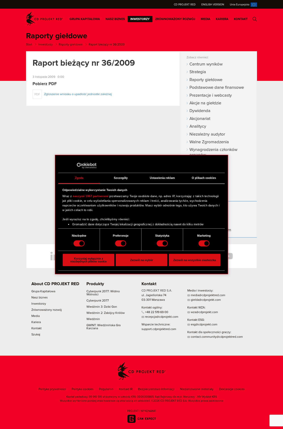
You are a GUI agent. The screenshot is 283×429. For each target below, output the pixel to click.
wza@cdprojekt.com (204, 312)
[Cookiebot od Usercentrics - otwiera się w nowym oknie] (79, 165)
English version (212, 4)
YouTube (228, 256)
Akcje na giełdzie (205, 103)
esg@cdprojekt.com (203, 324)
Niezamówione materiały (197, 389)
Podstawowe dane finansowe (216, 87)
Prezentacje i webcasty (210, 95)
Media (205, 19)
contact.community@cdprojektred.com (216, 336)
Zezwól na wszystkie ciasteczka (194, 260)
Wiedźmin (93, 319)
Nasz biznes (115, 19)
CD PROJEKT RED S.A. (157, 290)
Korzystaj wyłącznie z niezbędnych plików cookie (88, 260)
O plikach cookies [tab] (204, 177)
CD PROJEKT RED (44, 19)
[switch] (120, 243)
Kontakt (241, 19)
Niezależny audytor (207, 134)
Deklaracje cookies (231, 389)
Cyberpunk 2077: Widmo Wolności (103, 293)
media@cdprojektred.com (207, 295)
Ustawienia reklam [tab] (162, 177)
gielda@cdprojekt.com (205, 299)
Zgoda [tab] (79, 177)
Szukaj (255, 19)
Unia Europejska (239, 4)
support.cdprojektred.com (159, 329)
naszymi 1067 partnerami (91, 196)
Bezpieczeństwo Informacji (156, 389)
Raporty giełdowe (205, 80)
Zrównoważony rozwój (175, 19)
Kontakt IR (126, 389)
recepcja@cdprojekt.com (161, 316)
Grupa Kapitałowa (84, 19)
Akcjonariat (199, 119)
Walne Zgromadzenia (209, 142)
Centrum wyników (206, 64)
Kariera (222, 19)
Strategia (197, 72)
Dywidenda (199, 111)
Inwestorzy (140, 19)
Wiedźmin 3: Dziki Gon (101, 306)
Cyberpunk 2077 (97, 300)
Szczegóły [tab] (121, 177)
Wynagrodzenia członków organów (213, 152)
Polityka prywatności (52, 389)
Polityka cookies (82, 389)
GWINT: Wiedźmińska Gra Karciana (103, 327)
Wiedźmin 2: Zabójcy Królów (105, 312)
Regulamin (106, 389)
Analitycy (197, 126)
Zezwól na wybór (141, 260)
